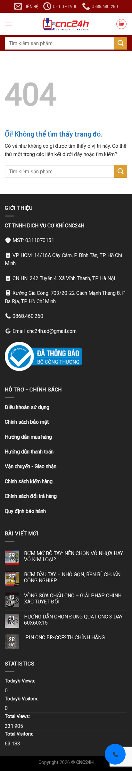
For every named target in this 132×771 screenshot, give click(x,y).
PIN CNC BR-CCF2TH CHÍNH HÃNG (64, 637)
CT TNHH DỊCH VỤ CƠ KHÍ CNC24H (44, 226)
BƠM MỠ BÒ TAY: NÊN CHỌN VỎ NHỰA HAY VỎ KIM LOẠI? (73, 556)
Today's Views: (20, 681)
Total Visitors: (19, 734)
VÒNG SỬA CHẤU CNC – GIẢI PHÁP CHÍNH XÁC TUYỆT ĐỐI (72, 599)
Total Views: (18, 716)
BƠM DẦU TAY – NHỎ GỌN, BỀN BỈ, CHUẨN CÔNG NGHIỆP (72, 577)
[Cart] (121, 24)
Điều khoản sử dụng (27, 407)
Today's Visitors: (22, 699)
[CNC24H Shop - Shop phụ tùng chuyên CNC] (66, 24)
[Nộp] (120, 43)
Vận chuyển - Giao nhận (30, 466)
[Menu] (8, 24)
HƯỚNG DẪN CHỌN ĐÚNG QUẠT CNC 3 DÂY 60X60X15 (73, 620)
